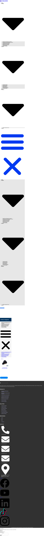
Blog (2, 265)
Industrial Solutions (5, 85)
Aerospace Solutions (5, 88)
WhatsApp (1, 532)
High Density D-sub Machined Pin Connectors (8, 42)
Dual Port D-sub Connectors (6, 44)
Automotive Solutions (5, 84)
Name (0, 530)
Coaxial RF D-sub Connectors (6, 43)
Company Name (2, 531)
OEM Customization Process (6, 127)
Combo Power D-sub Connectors (6, 219)
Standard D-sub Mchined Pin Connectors (6, 322)
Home (2, 179)
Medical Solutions (5, 86)
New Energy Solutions (5, 262)
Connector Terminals (5, 222)
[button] (12, 154)
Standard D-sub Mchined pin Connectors (7, 41)
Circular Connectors (5, 45)
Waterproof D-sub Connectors (5, 325)
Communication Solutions (5, 87)
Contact (2, 128)
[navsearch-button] (1, 307)
